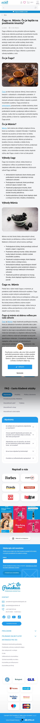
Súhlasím (21, 367)
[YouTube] (14, 616)
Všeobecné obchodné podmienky (12, 644)
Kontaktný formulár (12, 623)
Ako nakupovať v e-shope (9, 650)
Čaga (4, 92)
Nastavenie (20, 373)
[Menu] (37, 2)
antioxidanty (6, 106)
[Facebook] (3, 616)
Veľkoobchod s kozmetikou (10, 656)
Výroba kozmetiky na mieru (10, 659)
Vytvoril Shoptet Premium (12, 720)
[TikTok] (19, 616)
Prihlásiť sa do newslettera (12, 572)
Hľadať (35, 7)
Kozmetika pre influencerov (10, 662)
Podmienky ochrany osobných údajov (13, 647)
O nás (3, 653)
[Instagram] (8, 616)
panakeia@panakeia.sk (13, 605)
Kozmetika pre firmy (8, 665)
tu (29, 361)
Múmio (4, 128)
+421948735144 (11, 609)
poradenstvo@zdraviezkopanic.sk (16, 601)
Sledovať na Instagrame (22, 538)
